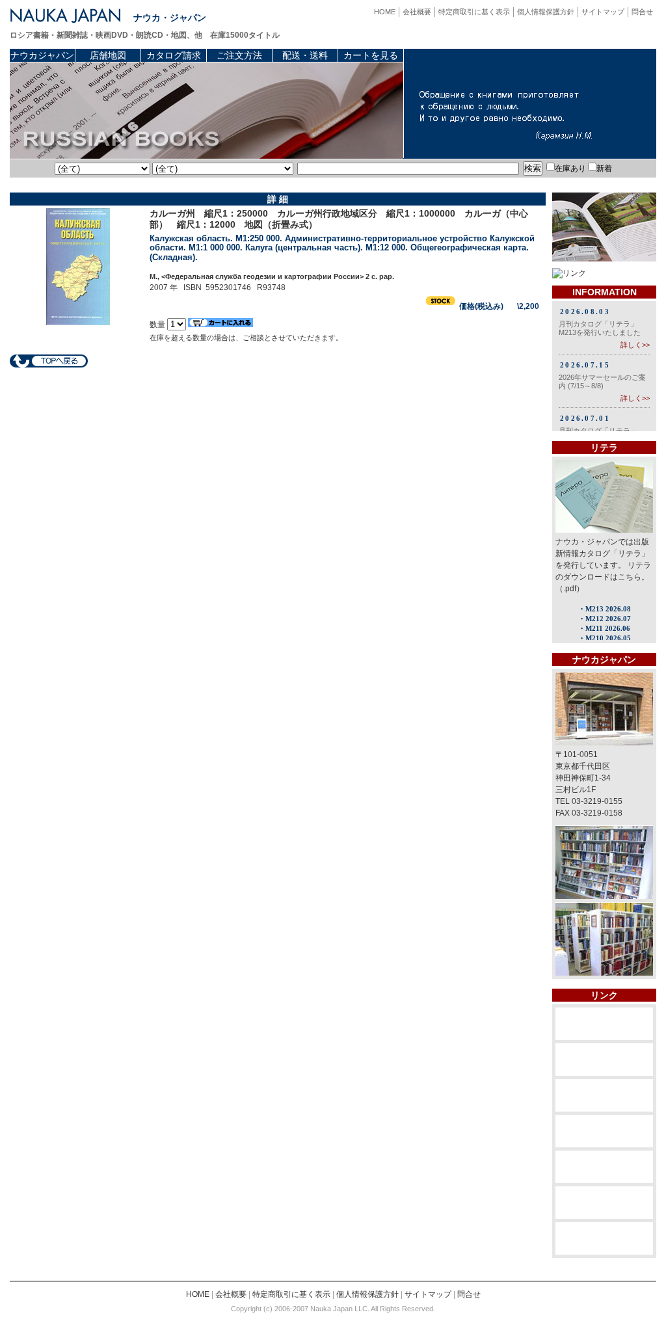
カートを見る (370, 55)
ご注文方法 (239, 55)
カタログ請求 (173, 55)
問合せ (642, 12)
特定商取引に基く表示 (474, 12)
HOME (384, 12)
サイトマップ (602, 12)
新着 (604, 168)
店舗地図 (108, 55)
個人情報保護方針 (545, 12)
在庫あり (570, 168)
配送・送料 (305, 55)
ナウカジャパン (42, 55)
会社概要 (417, 12)
